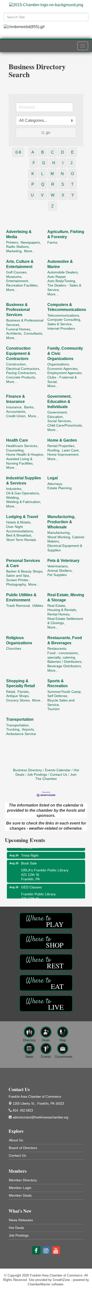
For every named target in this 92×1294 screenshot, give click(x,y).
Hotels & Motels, (18, 522)
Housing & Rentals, (62, 610)
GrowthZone (61, 1280)
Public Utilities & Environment (21, 597)
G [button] (43, 163)
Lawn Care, (71, 450)
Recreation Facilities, (22, 285)
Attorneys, (55, 484)
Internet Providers (61, 328)
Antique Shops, (18, 696)
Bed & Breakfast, (19, 535)
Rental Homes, (58, 614)
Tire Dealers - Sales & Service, (64, 288)
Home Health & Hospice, (25, 454)
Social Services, (59, 421)
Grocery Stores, (18, 700)
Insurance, (14, 407)
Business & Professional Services (18, 310)
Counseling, (15, 450)
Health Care (17, 440)
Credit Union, (16, 416)
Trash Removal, (18, 606)
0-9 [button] (18, 152)
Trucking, (13, 729)
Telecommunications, (63, 315)
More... (29, 251)
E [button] (72, 152)
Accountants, (16, 411)
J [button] (71, 163)
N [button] (62, 174)
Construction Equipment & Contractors (18, 353)
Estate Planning (59, 488)
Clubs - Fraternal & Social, (62, 380)
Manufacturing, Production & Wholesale (61, 522)
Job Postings (37, 774)
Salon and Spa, (18, 575)
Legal (52, 478)
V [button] (42, 195)
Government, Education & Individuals (59, 401)
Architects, (14, 333)
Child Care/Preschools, (65, 425)
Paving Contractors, (21, 373)
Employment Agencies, (65, 373)
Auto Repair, (56, 277)
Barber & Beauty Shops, (24, 571)
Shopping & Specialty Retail (20, 683)
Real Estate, (56, 606)
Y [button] (72, 195)
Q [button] (42, 184)
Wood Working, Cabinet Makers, (65, 539)
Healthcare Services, (22, 446)
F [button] (34, 163)
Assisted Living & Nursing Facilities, (20, 461)
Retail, (11, 692)
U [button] (32, 195)
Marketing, (14, 251)
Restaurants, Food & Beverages (64, 640)
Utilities (37, 606)
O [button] (72, 174)
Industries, (14, 489)
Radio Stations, (18, 247)
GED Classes (31, 884)
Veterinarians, (58, 566)
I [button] (62, 163)
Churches (13, 648)
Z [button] (52, 206)
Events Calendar (58, 770)
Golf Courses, (16, 272)
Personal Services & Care (23, 563)
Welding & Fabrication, (23, 502)
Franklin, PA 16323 (38, 1103)
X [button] (63, 195)
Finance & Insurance (15, 399)
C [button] (52, 152)
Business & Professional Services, (24, 323)
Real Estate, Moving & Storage (65, 597)
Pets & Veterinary (63, 560)
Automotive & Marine (60, 264)
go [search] (48, 132)
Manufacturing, (59, 533)
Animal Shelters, (60, 571)
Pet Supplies (57, 575)
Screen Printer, (17, 580)
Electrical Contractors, (23, 369)
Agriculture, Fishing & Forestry (65, 234)
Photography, (16, 584)
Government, (57, 412)
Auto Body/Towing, (61, 281)
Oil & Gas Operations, (23, 493)
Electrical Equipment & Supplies (64, 548)
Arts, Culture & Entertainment (20, 264)
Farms (52, 242)
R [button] (52, 184)
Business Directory (27, 770)
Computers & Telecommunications (66, 307)
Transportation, (18, 725)
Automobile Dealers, (63, 272)
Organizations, (58, 364)
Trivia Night (30, 852)
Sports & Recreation (57, 683)
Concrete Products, (21, 377)
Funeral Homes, (18, 329)
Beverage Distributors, (64, 666)
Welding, (13, 498)
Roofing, (53, 450)
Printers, (12, 242)
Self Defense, (57, 696)
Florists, (23, 692)
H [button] (53, 163)
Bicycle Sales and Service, (61, 703)
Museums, (14, 277)
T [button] (72, 184)
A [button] (32, 152)
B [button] (42, 152)
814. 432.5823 (22, 1110)
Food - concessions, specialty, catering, (63, 655)
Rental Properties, (61, 446)
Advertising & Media (19, 234)
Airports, (28, 729)
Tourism (53, 709)
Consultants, (33, 333)
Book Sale (29, 860)
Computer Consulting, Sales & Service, (64, 322)
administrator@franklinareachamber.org (40, 1117)
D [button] (62, 152)
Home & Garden (62, 440)
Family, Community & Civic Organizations (65, 353)
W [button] (52, 195)
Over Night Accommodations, (20, 529)
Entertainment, (17, 281)
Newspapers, (31, 242)
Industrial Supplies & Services (23, 480)
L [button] (42, 174)
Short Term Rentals (21, 540)
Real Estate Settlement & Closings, (65, 621)
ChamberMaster (39, 1284)
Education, (55, 417)
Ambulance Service (21, 734)
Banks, (29, 407)
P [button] (32, 184)
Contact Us (58, 774)
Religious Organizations (19, 640)
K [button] (32, 174)
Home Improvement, (63, 454)
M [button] (52, 174)
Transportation (20, 719)
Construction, (16, 364)
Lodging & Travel (22, 517)
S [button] (62, 184)
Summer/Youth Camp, (64, 692)
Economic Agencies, (63, 369)
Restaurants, (57, 648)
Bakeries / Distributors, (64, 662)
